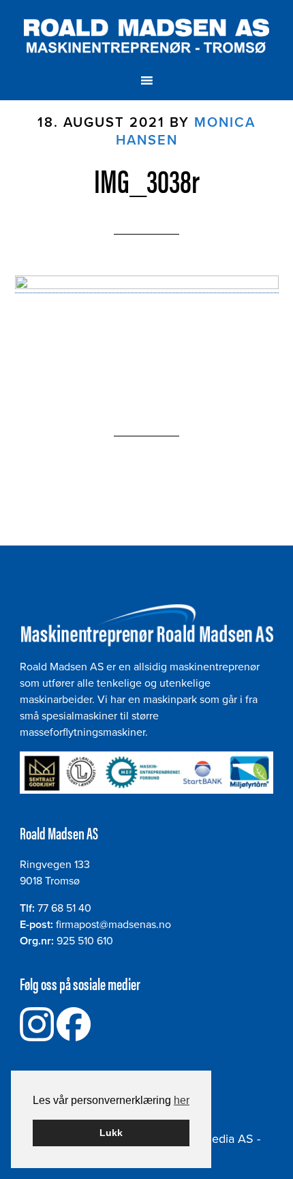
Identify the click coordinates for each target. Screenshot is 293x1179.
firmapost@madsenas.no (113, 924)
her (181, 1100)
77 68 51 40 (64, 908)
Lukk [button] (111, 1132)
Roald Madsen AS (147, 36)
